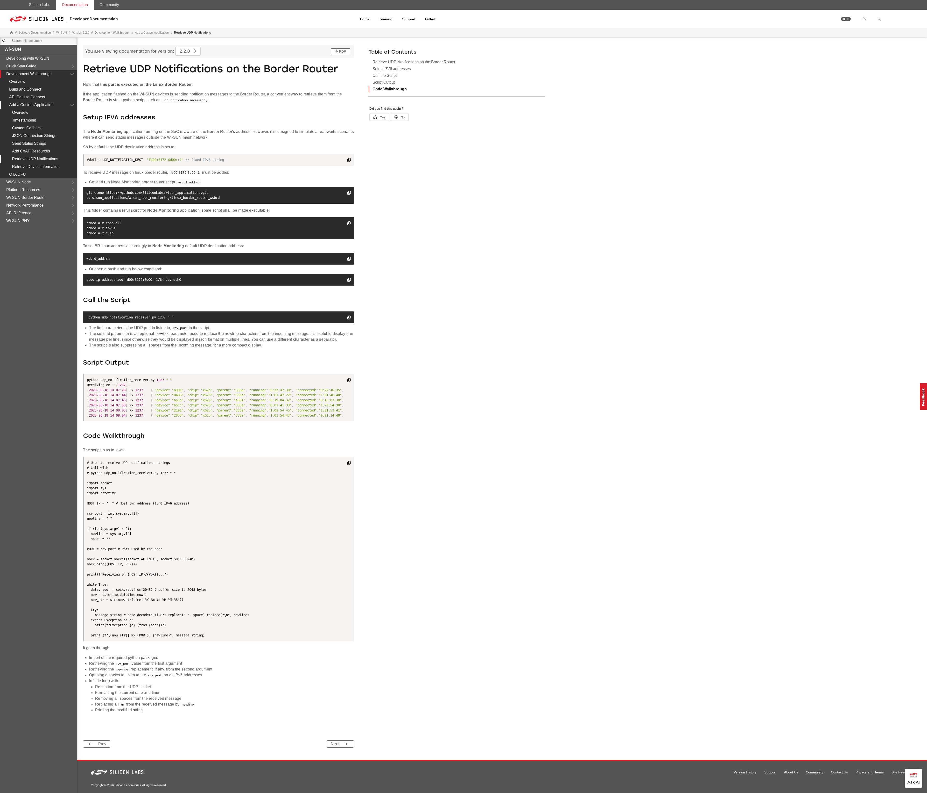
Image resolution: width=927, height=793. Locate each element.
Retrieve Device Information (36, 167)
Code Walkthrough (389, 89)
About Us (791, 772)
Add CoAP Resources (31, 151)
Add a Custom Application (31, 105)
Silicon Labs (39, 5)
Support (408, 19)
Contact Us (839, 772)
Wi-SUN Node (18, 182)
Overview (17, 81)
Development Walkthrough (29, 74)
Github (430, 19)
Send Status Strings (29, 143)
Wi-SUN (12, 50)
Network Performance (24, 205)
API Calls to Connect (27, 97)
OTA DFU (17, 174)
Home (364, 19)
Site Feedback (902, 772)
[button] (846, 19)
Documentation (75, 5)
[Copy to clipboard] (349, 161)
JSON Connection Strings (34, 136)
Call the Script (384, 75)
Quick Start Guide (21, 66)
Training (386, 19)
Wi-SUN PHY (18, 221)
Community (109, 5)
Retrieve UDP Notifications (35, 159)
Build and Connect (25, 89)
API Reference (18, 213)
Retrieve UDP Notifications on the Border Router (413, 62)
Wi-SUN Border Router (26, 197)
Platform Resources (23, 190)
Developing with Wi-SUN (27, 58)
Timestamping (24, 120)
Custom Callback (27, 128)
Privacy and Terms (870, 772)
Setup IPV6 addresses (391, 69)
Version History (745, 772)
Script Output (383, 82)
